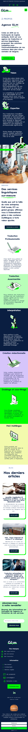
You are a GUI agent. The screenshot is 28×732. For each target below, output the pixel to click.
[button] (26, 10)
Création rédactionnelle (14, 353)
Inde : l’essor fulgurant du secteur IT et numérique (14, 538)
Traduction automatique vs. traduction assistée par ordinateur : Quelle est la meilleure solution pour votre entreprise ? (14, 576)
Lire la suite (14, 515)
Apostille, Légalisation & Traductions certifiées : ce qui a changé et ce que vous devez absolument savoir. (14, 500)
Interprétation (14, 311)
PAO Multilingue (14, 426)
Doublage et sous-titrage (14, 390)
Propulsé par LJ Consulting (14, 699)
